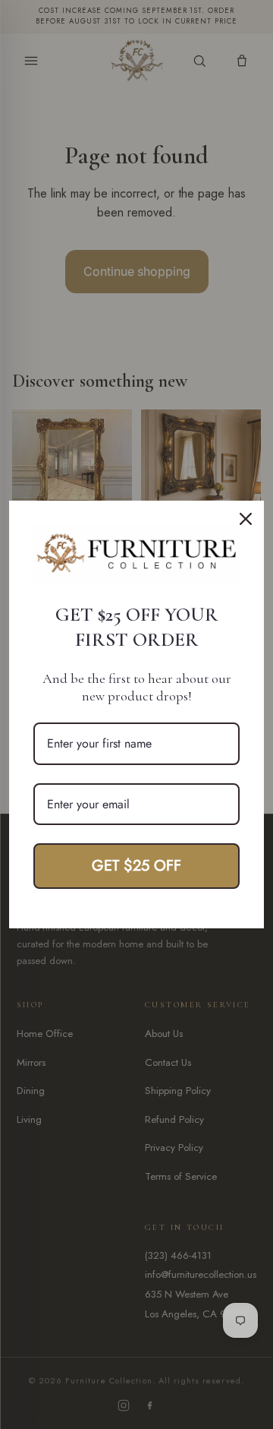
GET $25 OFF (136, 866)
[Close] (246, 519)
